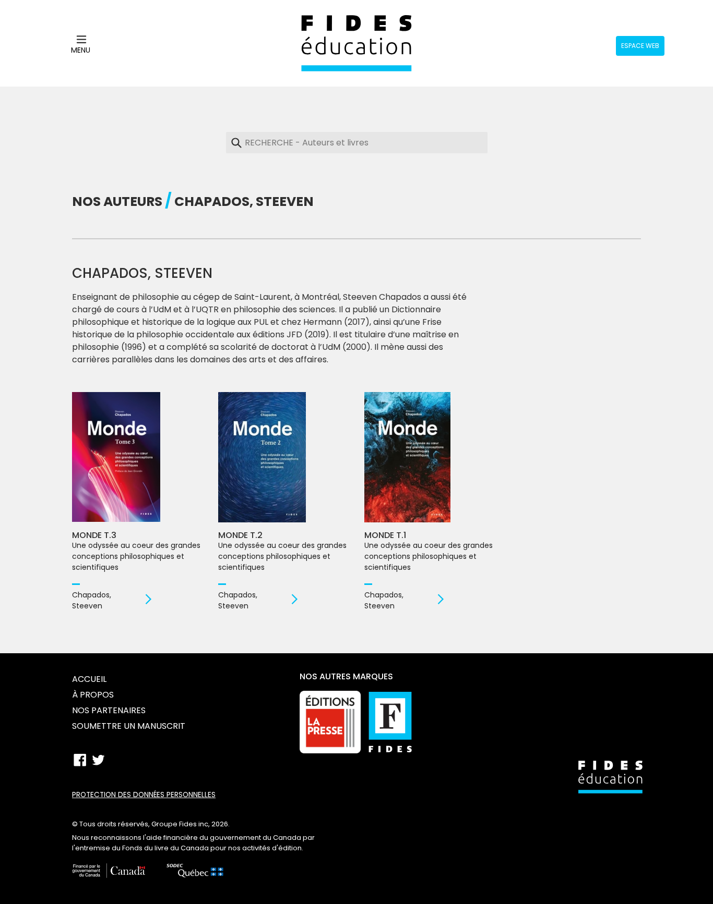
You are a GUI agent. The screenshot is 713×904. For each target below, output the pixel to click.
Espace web (640, 45)
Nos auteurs (117, 201)
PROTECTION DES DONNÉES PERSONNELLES (144, 795)
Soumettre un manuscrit (128, 726)
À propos (93, 695)
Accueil (89, 679)
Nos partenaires (109, 710)
